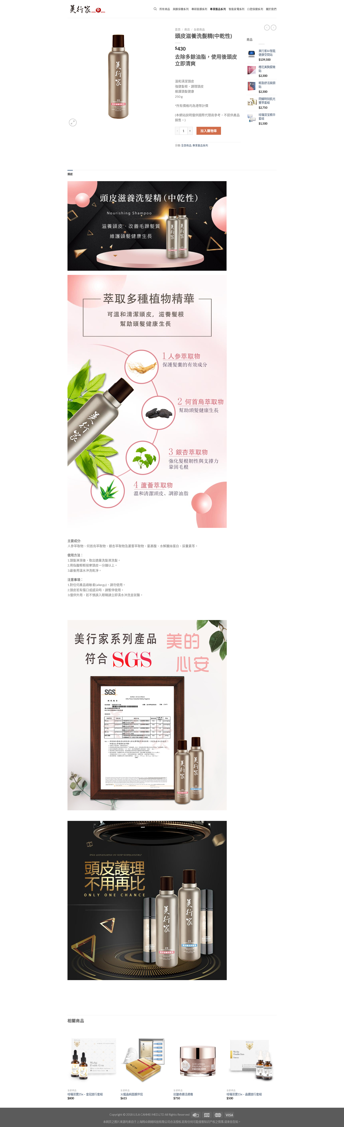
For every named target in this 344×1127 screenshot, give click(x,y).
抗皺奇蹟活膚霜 (183, 1094)
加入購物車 (208, 131)
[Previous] (68, 1067)
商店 (187, 29)
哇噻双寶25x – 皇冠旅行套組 (85, 1094)
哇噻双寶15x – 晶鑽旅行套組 (244, 1094)
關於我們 (271, 9)
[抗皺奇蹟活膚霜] (198, 1057)
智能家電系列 (237, 9)
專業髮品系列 (218, 9)
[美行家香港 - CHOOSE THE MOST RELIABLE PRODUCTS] (87, 9)
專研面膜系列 (199, 9)
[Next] (275, 1067)
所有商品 (164, 9)
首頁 (178, 29)
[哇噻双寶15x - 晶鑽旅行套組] (251, 1057)
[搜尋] (155, 9)
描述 (70, 174)
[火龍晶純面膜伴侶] (145, 1057)
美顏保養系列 (181, 9)
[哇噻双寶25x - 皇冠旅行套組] (92, 1057)
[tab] (70, 174)
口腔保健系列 (255, 9)
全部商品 (199, 29)
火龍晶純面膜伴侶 (131, 1094)
